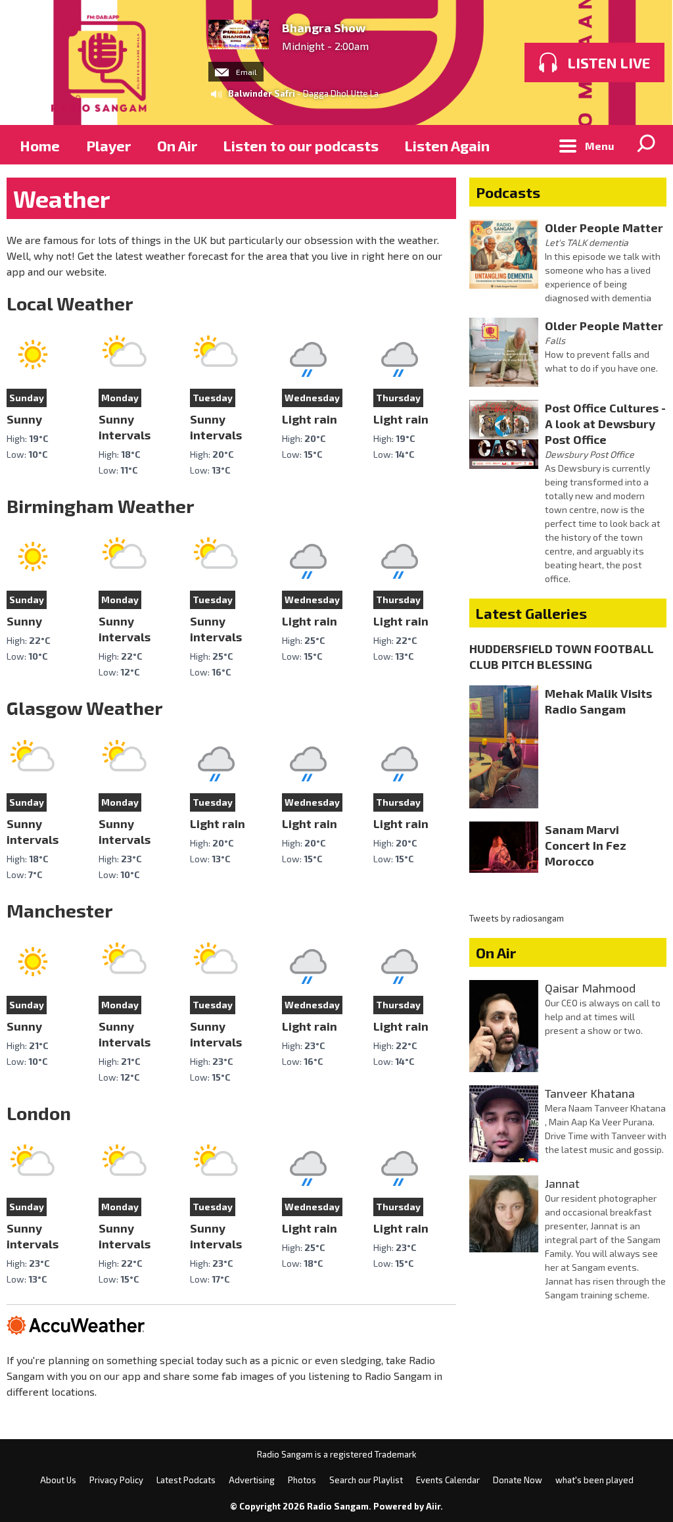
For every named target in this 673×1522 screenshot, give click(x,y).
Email (245, 71)
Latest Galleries (531, 613)
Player (108, 145)
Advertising (252, 1480)
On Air (177, 145)
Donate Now (517, 1480)
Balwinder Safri (261, 93)
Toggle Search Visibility (646, 144)
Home (40, 145)
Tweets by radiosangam (516, 918)
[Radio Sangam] (101, 62)
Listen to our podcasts (301, 145)
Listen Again (447, 145)
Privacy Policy (116, 1480)
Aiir (433, 1506)
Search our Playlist (366, 1480)
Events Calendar (448, 1480)
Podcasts (508, 192)
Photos (302, 1480)
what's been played (594, 1480)
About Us (58, 1480)
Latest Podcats (186, 1480)
